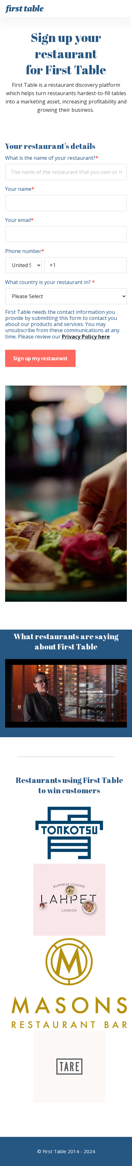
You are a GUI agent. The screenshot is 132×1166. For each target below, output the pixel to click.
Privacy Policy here (86, 336)
